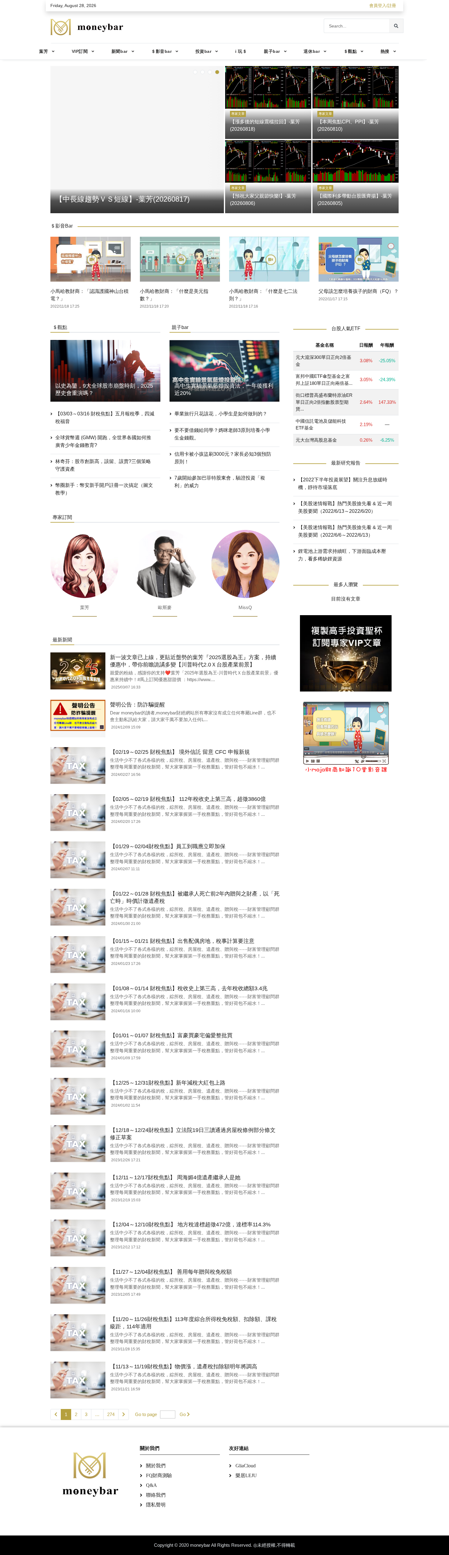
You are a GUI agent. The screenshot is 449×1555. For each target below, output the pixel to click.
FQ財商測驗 (159, 1475)
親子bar (272, 51)
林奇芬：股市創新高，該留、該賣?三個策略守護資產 (103, 465)
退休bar (312, 51)
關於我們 (156, 1465)
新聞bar (119, 51)
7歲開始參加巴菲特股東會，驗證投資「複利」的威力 (219, 481)
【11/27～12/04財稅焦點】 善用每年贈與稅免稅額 (171, 1272)
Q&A (151, 1485)
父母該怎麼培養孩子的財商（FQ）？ (359, 291)
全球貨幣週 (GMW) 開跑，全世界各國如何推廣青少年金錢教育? (103, 441)
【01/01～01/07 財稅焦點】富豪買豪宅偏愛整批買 (171, 1035)
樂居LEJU (246, 1475)
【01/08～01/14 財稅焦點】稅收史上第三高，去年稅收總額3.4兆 (189, 988)
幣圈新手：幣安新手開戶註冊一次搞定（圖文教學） (104, 489)
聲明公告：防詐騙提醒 (137, 705)
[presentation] (56, 138)
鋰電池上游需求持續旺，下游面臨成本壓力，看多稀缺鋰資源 (342, 555)
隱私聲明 (156, 1504)
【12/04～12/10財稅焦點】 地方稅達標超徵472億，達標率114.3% (190, 1224)
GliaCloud (245, 1465)
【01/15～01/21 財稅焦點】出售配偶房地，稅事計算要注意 (182, 941)
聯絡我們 (156, 1495)
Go (183, 1414)
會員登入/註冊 (382, 5)
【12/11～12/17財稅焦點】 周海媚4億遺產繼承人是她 (175, 1177)
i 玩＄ (241, 51)
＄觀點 (350, 51)
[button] (195, 72)
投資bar (203, 51)
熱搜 (385, 51)
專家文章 (238, 113)
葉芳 (43, 51)
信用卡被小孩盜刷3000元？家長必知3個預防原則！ (222, 457)
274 (111, 1414)
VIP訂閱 (80, 51)
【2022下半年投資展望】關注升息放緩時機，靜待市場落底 (342, 483)
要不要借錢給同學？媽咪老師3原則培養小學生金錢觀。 (222, 434)
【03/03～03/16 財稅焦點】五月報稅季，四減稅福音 (104, 417)
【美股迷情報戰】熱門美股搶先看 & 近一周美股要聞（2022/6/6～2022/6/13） (345, 531)
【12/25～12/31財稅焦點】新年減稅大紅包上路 (167, 1083)
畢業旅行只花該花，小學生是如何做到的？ (220, 413)
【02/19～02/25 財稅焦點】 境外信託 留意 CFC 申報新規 (180, 752)
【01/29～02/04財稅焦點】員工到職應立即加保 (167, 846)
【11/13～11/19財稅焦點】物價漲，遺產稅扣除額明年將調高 (183, 1366)
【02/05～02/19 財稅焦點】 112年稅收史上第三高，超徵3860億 (188, 799)
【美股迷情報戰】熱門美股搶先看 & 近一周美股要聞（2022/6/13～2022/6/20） (345, 507)
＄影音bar (161, 51)
